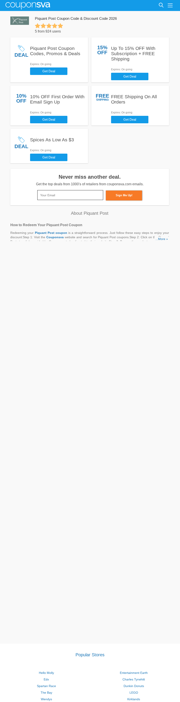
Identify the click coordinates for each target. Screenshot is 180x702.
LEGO (134, 692)
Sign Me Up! (124, 195)
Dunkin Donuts (134, 686)
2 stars (43, 25)
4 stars (54, 25)
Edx (46, 679)
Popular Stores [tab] (90, 654)
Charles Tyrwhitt (133, 679)
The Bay (46, 692)
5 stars (60, 25)
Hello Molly (46, 673)
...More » (161, 239)
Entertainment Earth (134, 673)
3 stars (49, 25)
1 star (37, 25)
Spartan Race (46, 686)
